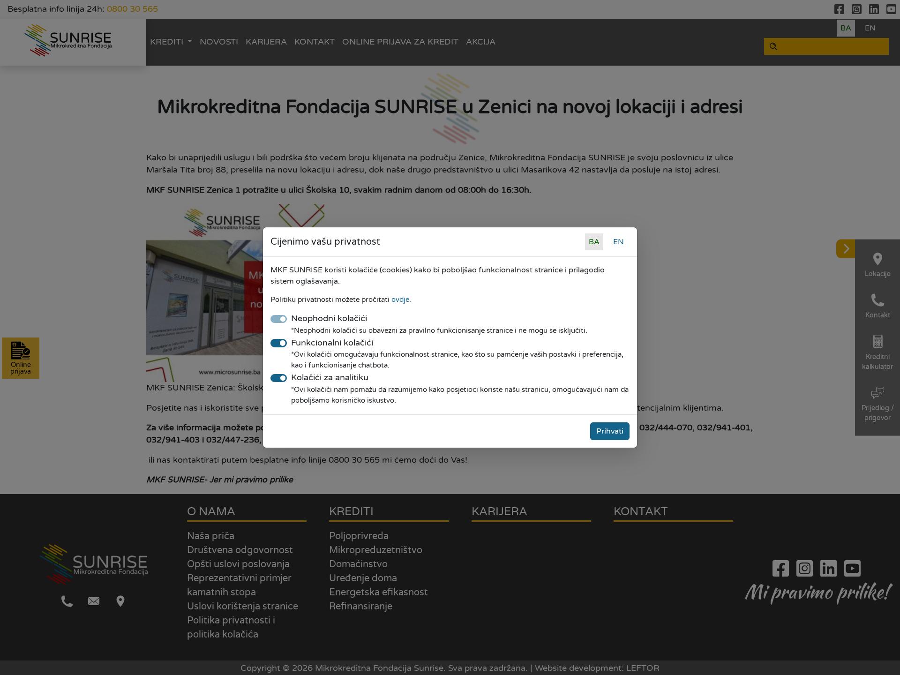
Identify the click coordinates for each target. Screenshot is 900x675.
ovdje (400, 299)
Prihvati (609, 431)
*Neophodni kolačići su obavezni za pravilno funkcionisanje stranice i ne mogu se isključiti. (439, 330)
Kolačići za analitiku (329, 377)
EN (618, 242)
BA (594, 242)
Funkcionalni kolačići (332, 343)
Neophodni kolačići (329, 318)
